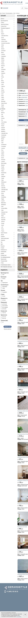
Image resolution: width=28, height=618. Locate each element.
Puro (2, 150)
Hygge (2, 199)
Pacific (2, 167)
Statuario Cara (4, 212)
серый (23, 95)
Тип (1, 242)
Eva (2, 120)
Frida (2, 116)
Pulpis (2, 170)
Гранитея (3, 240)
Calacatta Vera (4, 133)
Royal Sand (3, 172)
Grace (2, 225)
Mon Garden (3, 163)
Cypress (3, 86)
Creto (2, 32)
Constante (3, 146)
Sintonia (3, 108)
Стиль (2, 263)
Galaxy (2, 71)
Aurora (2, 48)
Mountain (3, 101)
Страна (2, 248)
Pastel (2, 82)
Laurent (2, 200)
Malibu (2, 58)
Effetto (2, 60)
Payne (2, 105)
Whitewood (3, 182)
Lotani (2, 99)
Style (2, 67)
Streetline (3, 214)
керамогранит (24, 97)
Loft (2, 227)
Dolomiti (3, 191)
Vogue (2, 230)
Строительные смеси (5, 264)
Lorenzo (3, 54)
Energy (2, 223)
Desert (2, 155)
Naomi (2, 33)
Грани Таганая (4, 232)
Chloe (2, 45)
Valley (2, 97)
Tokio (2, 180)
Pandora (3, 129)
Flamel (2, 125)
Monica (2, 112)
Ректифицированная (5, 257)
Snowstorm (3, 144)
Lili (1, 78)
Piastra (2, 169)
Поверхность (4, 249)
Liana (2, 84)
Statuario (3, 176)
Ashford (3, 185)
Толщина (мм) (4, 261)
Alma (2, 47)
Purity (2, 77)
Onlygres (3, 236)
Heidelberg (3, 197)
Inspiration (3, 56)
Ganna (2, 90)
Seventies (3, 69)
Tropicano (3, 39)
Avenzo (3, 221)
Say (2, 114)
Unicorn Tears (4, 41)
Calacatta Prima (4, 35)
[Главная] (0, 13)
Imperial (3, 127)
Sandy (2, 174)
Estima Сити (3, 26)
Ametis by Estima (4, 24)
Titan (2, 142)
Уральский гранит (5, 238)
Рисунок (3, 246)
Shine (2, 95)
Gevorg (2, 118)
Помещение (3, 251)
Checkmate (3, 135)
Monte (2, 139)
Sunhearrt (3, 50)
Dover (2, 157)
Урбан (2, 154)
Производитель (4, 20)
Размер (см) (3, 255)
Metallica (3, 131)
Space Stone (4, 103)
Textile (2, 178)
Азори (2, 234)
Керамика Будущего (5, 28)
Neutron (3, 65)
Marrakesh (3, 204)
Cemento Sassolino (5, 43)
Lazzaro (3, 161)
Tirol (2, 75)
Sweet (2, 62)
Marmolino (3, 202)
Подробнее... (19, 616)
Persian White (4, 208)
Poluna (2, 63)
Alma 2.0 (3, 217)
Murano (3, 165)
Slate (2, 210)
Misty (2, 80)
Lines (2, 93)
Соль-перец (4, 122)
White (2, 215)
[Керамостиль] (11, 3)
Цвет (2, 244)
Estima (2, 22)
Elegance (3, 137)
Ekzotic (2, 123)
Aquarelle (3, 219)
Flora (2, 110)
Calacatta (3, 187)
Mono (2, 52)
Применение (3, 259)
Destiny (2, 92)
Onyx (2, 206)
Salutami (3, 73)
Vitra (2, 30)
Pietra (2, 107)
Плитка (2, 18)
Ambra (2, 184)
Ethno (2, 193)
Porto (2, 229)
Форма (2, 253)
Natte (2, 140)
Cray (2, 88)
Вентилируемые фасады (6, 266)
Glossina (3, 159)
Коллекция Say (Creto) (23, 318)
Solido (2, 152)
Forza (2, 37)
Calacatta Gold (4, 189)
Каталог (5, 8)
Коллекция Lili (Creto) (22, 526)
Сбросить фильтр (7, 329)
